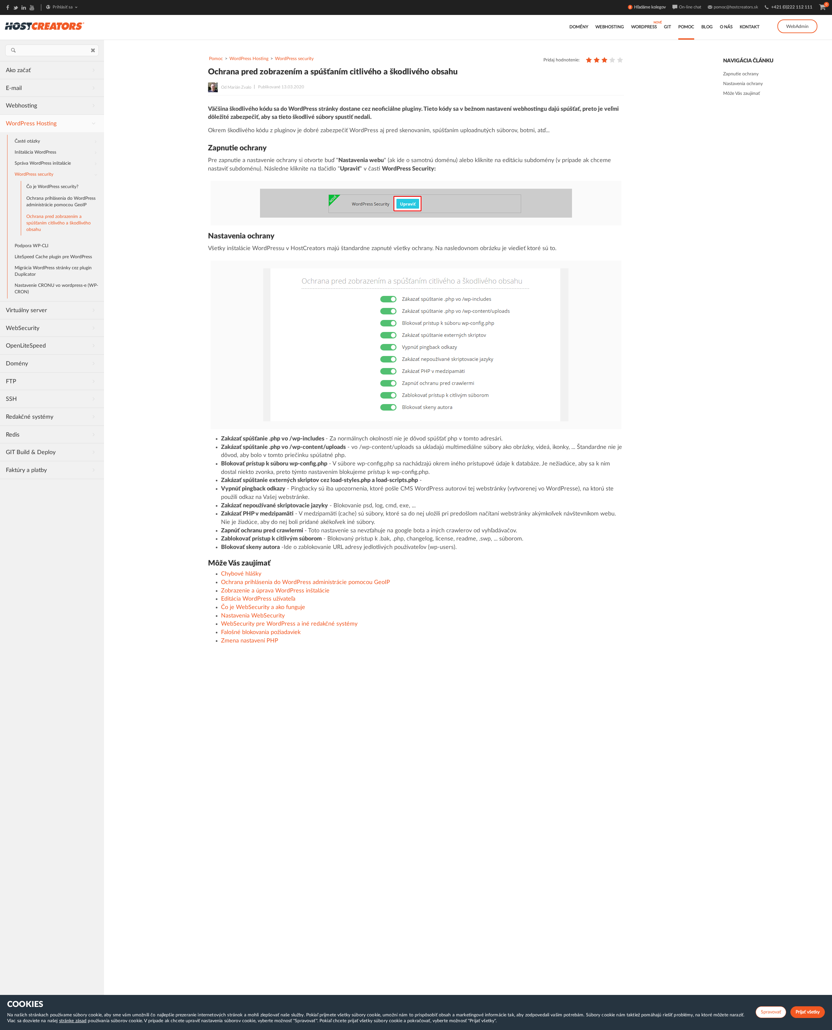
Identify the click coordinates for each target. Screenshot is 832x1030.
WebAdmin (797, 26)
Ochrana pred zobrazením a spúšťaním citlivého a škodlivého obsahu (58, 223)
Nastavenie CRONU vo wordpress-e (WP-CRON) (56, 288)
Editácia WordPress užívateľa (258, 599)
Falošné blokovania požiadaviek (261, 632)
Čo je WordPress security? (52, 186)
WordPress (644, 27)
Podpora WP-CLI (31, 246)
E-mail (14, 88)
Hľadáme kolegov (650, 7)
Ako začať (18, 70)
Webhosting (609, 27)
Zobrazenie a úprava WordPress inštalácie (275, 591)
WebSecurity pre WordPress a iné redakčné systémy (289, 624)
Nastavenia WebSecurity (253, 616)
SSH (11, 399)
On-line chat (690, 7)
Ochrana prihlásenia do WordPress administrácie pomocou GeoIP (61, 201)
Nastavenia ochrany (743, 84)
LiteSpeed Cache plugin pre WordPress (53, 257)
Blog (707, 27)
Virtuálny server (26, 310)
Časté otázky (27, 141)
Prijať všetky (808, 1012)
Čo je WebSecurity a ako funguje (263, 607)
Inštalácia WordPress (35, 152)
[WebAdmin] (797, 19)
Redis (13, 435)
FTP (11, 382)
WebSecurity (22, 328)
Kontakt (750, 27)
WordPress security (34, 174)
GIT (667, 27)
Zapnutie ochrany (741, 74)
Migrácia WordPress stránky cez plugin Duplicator (53, 271)
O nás (726, 27)
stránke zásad (73, 1021)
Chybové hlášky (241, 574)
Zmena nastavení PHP (249, 641)
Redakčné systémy (29, 417)
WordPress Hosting (31, 124)
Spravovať (771, 1012)
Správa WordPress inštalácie (43, 163)
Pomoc (686, 27)
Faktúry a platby (26, 470)
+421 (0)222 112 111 (791, 7)
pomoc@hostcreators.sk (736, 7)
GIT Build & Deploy (31, 452)
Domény (578, 27)
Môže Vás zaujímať (741, 93)
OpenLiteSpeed (26, 346)
